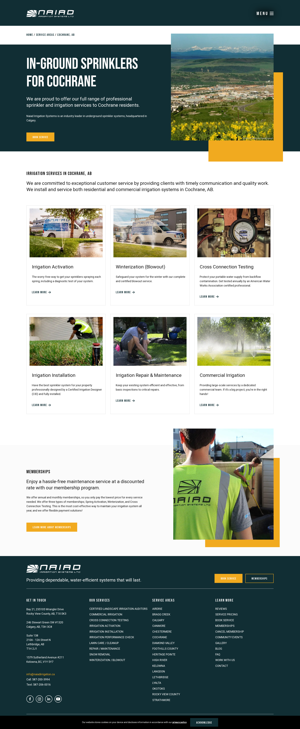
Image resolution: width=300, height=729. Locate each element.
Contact (221, 665)
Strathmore (161, 700)
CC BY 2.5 (247, 138)
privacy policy (179, 722)
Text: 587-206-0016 (38, 684)
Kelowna (158, 665)
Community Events (229, 637)
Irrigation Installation (106, 631)
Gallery (221, 643)
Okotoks (158, 688)
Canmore (158, 625)
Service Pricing (226, 614)
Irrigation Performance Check (111, 637)
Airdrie (157, 608)
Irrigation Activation (104, 625)
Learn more (40, 292)
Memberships (260, 578)
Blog (218, 648)
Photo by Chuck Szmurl (262, 138)
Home (29, 34)
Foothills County (165, 648)
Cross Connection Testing (109, 620)
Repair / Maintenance (104, 648)
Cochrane (159, 637)
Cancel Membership (229, 631)
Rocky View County (166, 694)
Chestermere (162, 631)
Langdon (158, 671)
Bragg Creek (161, 614)
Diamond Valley (163, 643)
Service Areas (45, 34)
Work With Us (225, 660)
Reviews (221, 608)
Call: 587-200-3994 (38, 679)
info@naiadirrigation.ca (40, 674)
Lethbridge (160, 677)
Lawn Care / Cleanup (104, 643)
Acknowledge (204, 722)
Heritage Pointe (163, 654)
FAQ (217, 654)
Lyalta (156, 682)
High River (159, 660)
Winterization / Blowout (107, 660)
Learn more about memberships (52, 527)
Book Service (40, 137)
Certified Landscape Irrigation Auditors (118, 608)
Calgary (158, 620)
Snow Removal (99, 654)
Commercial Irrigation (105, 614)
